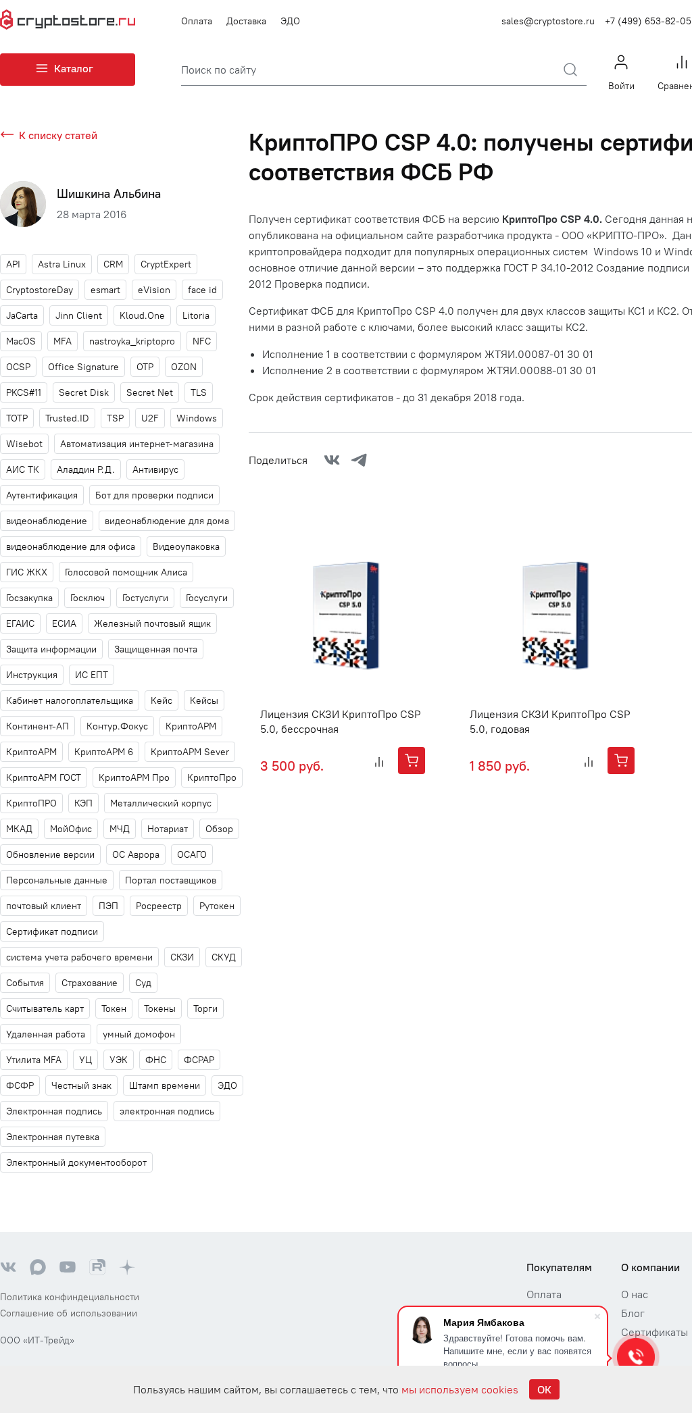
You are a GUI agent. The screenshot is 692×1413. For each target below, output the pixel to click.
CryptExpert (166, 264)
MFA (62, 341)
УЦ (85, 1060)
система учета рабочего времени (79, 957)
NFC (202, 341)
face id (202, 290)
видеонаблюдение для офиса (70, 546)
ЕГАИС (20, 623)
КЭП (83, 803)
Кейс (161, 700)
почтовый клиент (43, 906)
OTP (145, 367)
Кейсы (204, 700)
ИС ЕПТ (91, 675)
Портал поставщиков (170, 880)
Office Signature (83, 367)
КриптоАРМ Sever (190, 752)
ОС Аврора (135, 854)
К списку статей (58, 135)
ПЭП (108, 906)
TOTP (17, 418)
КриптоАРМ (31, 752)
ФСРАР (199, 1060)
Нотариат (167, 829)
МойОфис (71, 829)
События (25, 983)
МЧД (119, 829)
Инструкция (31, 675)
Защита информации (51, 649)
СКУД (224, 957)
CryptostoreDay (39, 290)
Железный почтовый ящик (152, 623)
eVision (154, 290)
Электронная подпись (54, 1111)
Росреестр (159, 906)
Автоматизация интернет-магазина (137, 444)
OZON (184, 367)
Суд (143, 983)
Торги (205, 1008)
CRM (113, 264)
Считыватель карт (45, 1008)
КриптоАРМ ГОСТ (43, 777)
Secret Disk (84, 392)
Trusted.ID (67, 418)
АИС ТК (22, 469)
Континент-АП (37, 726)
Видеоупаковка (186, 546)
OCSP (18, 367)
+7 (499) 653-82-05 (648, 21)
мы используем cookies (459, 1389)
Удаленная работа (45, 1034)
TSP (115, 418)
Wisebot (24, 444)
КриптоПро (212, 777)
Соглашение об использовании (68, 1313)
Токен (113, 1008)
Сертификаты (654, 1332)
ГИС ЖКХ (26, 572)
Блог (633, 1313)
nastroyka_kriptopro (132, 341)
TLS (199, 392)
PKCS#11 (23, 392)
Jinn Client (78, 315)
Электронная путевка (52, 1137)
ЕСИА (64, 623)
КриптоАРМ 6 (103, 752)
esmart (105, 290)
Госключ (87, 598)
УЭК (118, 1060)
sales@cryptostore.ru (548, 21)
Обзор (219, 829)
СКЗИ (182, 957)
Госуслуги (207, 598)
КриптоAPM (191, 726)
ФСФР (20, 1085)
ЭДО (290, 21)
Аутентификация (42, 495)
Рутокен (216, 906)
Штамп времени (164, 1085)
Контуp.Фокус (117, 726)
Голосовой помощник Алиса (126, 572)
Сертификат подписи (52, 931)
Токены (160, 1008)
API (13, 264)
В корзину (411, 760)
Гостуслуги (145, 598)
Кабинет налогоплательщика (69, 700)
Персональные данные (56, 880)
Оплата (196, 21)
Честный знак (81, 1085)
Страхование (89, 983)
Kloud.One (142, 315)
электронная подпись (167, 1111)
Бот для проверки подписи (154, 495)
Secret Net (149, 392)
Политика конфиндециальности (69, 1297)
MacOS (21, 341)
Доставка (246, 21)
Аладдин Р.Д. (86, 469)
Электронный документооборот (76, 1162)
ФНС (155, 1060)
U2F (150, 418)
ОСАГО (192, 854)
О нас (634, 1294)
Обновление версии (50, 854)
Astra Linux (62, 264)
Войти (621, 86)
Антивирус (155, 469)
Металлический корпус (161, 803)
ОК (544, 1389)
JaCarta (22, 315)
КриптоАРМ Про (134, 777)
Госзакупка (29, 598)
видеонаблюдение (46, 521)
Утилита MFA (33, 1060)
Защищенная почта (155, 649)
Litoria (195, 315)
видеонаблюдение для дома (167, 521)
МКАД (19, 829)
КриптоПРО (31, 803)
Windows (196, 418)
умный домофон (139, 1034)
